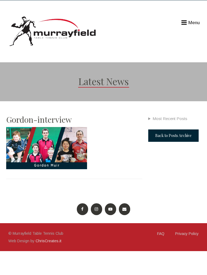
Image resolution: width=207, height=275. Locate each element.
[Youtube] (110, 209)
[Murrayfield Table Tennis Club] (53, 31)
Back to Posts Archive (173, 135)
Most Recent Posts (170, 118)
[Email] (124, 209)
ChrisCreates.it (48, 241)
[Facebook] (82, 209)
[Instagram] (96, 209)
